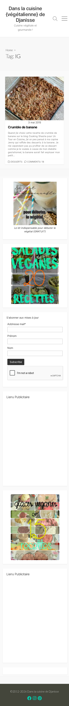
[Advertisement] (34, 443)
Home (9, 50)
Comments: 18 (35, 161)
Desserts (16, 161)
